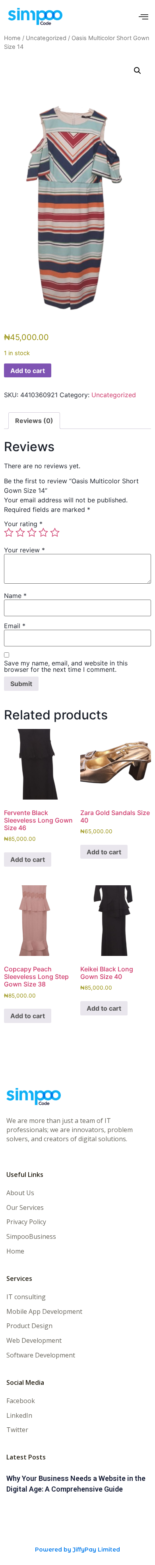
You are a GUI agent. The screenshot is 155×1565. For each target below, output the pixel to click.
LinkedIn (19, 1415)
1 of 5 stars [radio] (9, 532)
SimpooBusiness (31, 1236)
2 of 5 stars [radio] (20, 532)
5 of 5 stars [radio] (55, 532)
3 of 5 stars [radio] (32, 532)
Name (15, 595)
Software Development (40, 1355)
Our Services (25, 1207)
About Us (20, 1193)
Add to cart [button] (27, 859)
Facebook (20, 1401)
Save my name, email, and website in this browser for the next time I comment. (66, 666)
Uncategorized (46, 38)
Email (14, 626)
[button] (137, 70)
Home (12, 38)
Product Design (29, 1326)
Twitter (17, 1429)
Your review (24, 550)
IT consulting (26, 1297)
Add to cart (27, 371)
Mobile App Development (44, 1311)
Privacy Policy (26, 1222)
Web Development (34, 1340)
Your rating (23, 524)
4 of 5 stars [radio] (43, 532)
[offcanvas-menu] (143, 16)
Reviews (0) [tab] (34, 421)
